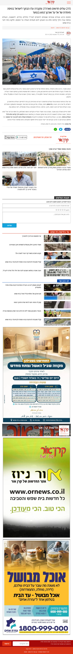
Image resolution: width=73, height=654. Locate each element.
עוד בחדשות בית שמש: (59, 231)
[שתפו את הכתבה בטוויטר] (60, 129)
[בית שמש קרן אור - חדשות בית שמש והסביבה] (30, 2)
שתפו (67, 129)
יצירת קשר (28, 649)
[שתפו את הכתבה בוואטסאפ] (55, 129)
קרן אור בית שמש (32, 652)
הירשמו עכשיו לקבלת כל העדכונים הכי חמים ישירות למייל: (55, 642)
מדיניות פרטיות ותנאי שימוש (40, 649)
